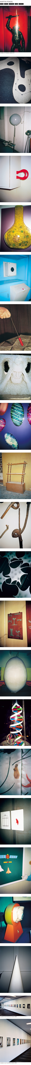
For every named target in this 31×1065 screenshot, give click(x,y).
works (6, 3)
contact (21, 3)
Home (2, 3)
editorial (11, 3)
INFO (13, 53)
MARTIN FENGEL (6, 1)
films (16, 3)
